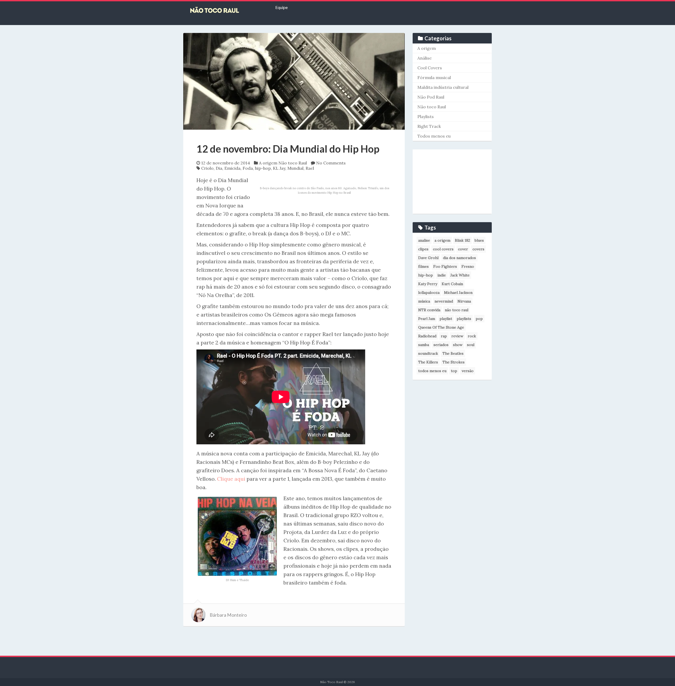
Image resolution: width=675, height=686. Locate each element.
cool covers (443, 249)
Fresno (467, 266)
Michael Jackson (458, 292)
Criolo (207, 168)
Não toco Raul (292, 163)
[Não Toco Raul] (222, 10)
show (457, 344)
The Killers (428, 362)
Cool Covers (429, 67)
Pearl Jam (426, 318)
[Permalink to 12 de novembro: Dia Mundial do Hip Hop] (294, 81)
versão (468, 370)
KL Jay (279, 168)
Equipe (281, 7)
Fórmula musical (434, 77)
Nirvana (464, 301)
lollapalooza (429, 292)
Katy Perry (427, 283)
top (454, 370)
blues (479, 240)
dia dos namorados (459, 257)
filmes (423, 266)
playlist (446, 318)
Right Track (429, 126)
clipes (423, 249)
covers (478, 249)
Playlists (425, 116)
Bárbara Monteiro (228, 615)
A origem (268, 163)
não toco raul (456, 310)
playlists (464, 318)
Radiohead (427, 336)
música (424, 301)
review (457, 336)
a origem (442, 240)
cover (463, 249)
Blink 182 (462, 240)
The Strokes (453, 362)
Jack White (460, 275)
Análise (424, 58)
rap (444, 336)
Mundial (295, 168)
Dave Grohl (428, 257)
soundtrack (428, 353)
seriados (441, 344)
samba (423, 344)
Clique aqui (231, 478)
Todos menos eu (434, 136)
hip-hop (263, 168)
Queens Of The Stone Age (441, 327)
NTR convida (429, 310)
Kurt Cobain (452, 283)
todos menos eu (432, 370)
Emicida (232, 168)
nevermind (444, 301)
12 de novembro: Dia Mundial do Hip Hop (287, 149)
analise (424, 240)
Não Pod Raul (430, 97)
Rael (310, 168)
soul (470, 344)
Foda (248, 168)
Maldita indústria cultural (443, 87)
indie (441, 275)
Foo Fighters (445, 266)
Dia (219, 168)
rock (472, 336)
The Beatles (453, 353)
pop (479, 318)
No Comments (331, 163)
